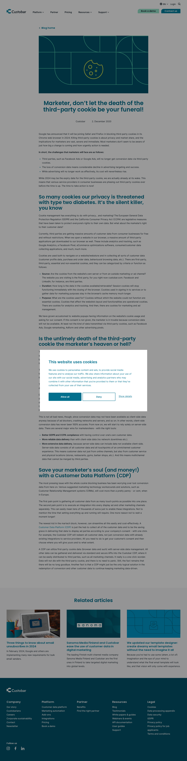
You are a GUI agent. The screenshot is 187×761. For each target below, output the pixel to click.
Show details (125, 396)
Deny (99, 396)
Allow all (65, 396)
